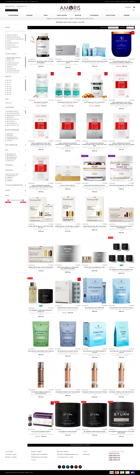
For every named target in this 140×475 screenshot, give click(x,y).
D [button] (10, 31)
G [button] (14, 31)
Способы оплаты (10, 454)
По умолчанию (112, 27)
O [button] (20, 31)
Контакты (86, 454)
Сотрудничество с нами (65, 457)
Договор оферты (63, 451)
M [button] (18, 31)
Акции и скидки (36, 451)
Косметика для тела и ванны (60, 18)
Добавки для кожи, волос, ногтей (84, 18)
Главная (49, 18)
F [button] (13, 31)
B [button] (7, 31)
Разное (71, 18)
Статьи (33, 459)
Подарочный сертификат (39, 454)
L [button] (17, 31)
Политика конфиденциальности (67, 454)
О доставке (9, 451)
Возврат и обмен (11, 457)
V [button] (7, 32)
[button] (118, 7)
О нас (85, 451)
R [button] (23, 31)
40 (127, 27)
